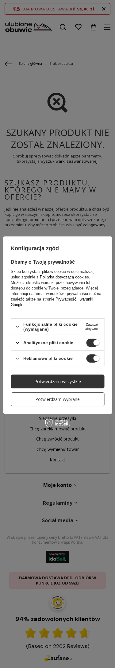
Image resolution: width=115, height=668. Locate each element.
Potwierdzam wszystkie (57, 381)
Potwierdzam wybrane (57, 399)
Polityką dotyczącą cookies (64, 277)
